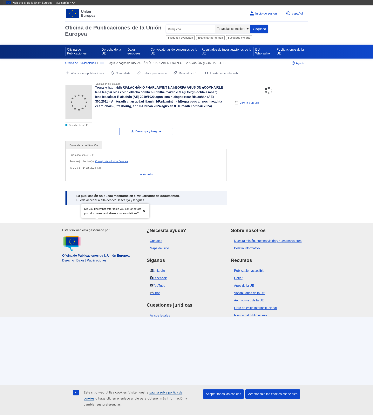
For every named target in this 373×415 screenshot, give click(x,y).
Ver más (148, 174)
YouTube (159, 285)
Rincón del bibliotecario (250, 315)
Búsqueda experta (239, 37)
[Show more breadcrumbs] (102, 63)
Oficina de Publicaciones (77, 51)
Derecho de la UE (111, 51)
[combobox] (190, 29)
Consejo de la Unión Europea (111, 161)
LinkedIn (159, 270)
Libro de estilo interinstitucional (255, 308)
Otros (156, 293)
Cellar (238, 278)
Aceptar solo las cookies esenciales (272, 394)
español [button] (297, 13)
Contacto (156, 240)
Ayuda (300, 63)
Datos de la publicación (84, 145)
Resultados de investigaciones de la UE (226, 51)
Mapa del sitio (159, 248)
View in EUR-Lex (249, 102)
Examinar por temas (210, 37)
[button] (143, 211)
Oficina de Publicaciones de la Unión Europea (113, 31)
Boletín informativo (247, 248)
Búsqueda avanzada (180, 37)
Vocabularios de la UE (249, 293)
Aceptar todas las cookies (223, 394)
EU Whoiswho (262, 51)
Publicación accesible (249, 270)
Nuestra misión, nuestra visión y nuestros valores (268, 240)
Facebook (160, 278)
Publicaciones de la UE (290, 51)
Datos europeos (133, 51)
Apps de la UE (244, 285)
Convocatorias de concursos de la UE (174, 51)
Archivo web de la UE (249, 300)
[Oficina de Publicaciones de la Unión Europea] (80, 13)
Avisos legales (160, 315)
